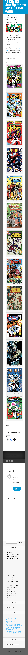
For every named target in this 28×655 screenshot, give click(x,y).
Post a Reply (16, 489)
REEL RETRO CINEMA (12, 593)
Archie (17, 617)
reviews (18, 630)
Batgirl (9, 618)
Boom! (9, 620)
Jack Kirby (16, 625)
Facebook (9, 461)
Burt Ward (12, 620)
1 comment (15, 19)
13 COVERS (10, 552)
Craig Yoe (15, 621)
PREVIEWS (9, 589)
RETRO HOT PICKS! (11, 595)
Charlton (11, 621)
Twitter (12, 461)
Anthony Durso (13, 617)
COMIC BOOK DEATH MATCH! (14, 563)
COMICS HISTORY (11, 565)
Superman (15, 632)
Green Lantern (8, 625)
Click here (19, 434)
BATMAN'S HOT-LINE (12, 556)
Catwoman (8, 621)
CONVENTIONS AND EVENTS (14, 567)
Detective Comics (17, 623)
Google (7, 461)
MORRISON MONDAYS (12, 581)
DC (7, 622)
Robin (7, 631)
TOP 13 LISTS (10, 597)
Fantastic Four (8, 624)
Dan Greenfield (11, 17)
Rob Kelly (10, 631)
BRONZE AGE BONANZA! (13, 558)
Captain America (17, 620)
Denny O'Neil (11, 623)
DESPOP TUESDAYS (11, 571)
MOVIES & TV (10, 583)
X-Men (13, 635)
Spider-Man (15, 631)
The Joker (7, 633)
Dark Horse (19, 621)
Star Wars (10, 632)
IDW (12, 625)
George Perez (14, 624)
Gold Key (18, 624)
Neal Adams (15, 628)
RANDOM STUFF (11, 591)
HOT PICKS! (10, 577)
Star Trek (7, 632)
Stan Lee (19, 631)
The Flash (20, 632)
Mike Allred (10, 628)
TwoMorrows (16, 633)
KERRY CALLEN (10, 579)
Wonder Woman (9, 635)
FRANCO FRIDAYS (11, 575)
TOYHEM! (11, 633)
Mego (16, 627)
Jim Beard (20, 625)
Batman (13, 618)
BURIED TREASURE (11, 561)
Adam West (8, 617)
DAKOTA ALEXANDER (12, 569)
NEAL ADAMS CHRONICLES (13, 585)
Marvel (12, 627)
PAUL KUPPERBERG (12, 587)
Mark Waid (7, 627)
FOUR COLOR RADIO (12, 573)
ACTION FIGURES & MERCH (13, 554)
